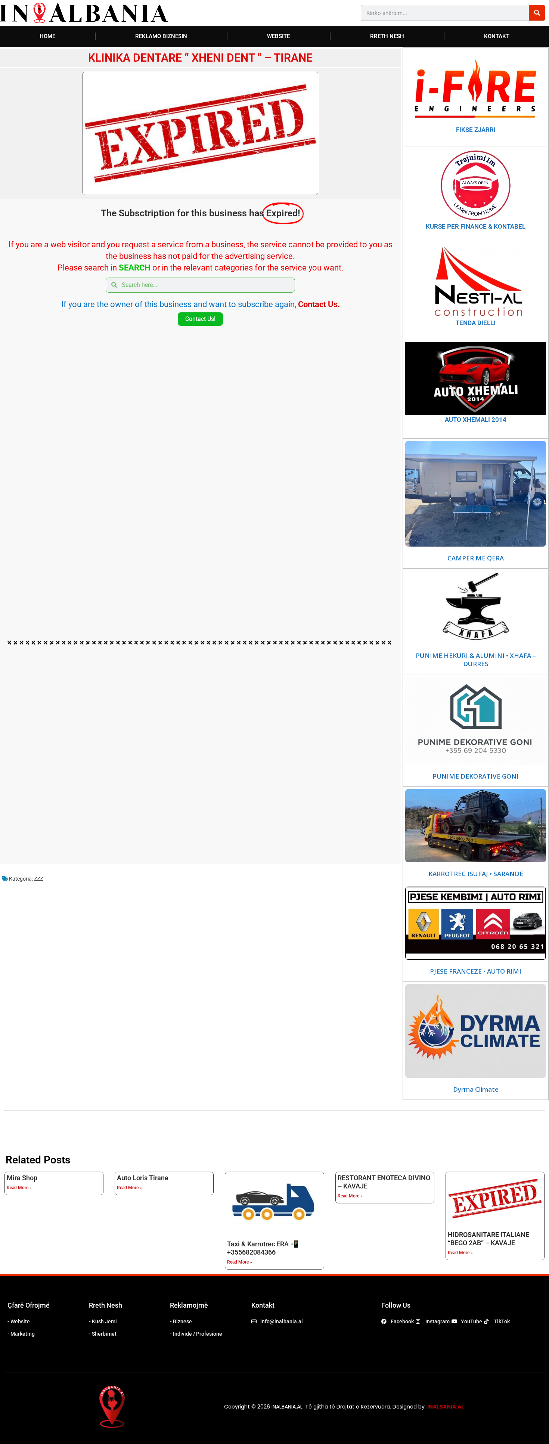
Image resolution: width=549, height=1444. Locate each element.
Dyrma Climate (476, 1089)
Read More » (19, 1187)
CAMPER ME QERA (475, 558)
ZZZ (38, 879)
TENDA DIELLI (476, 323)
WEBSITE (278, 36)
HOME (47, 36)
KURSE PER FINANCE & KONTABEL (475, 226)
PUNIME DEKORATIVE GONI (475, 776)
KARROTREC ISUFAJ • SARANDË (475, 874)
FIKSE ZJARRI (476, 129)
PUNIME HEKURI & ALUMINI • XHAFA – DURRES (476, 660)
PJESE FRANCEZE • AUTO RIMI (475, 971)
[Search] (537, 13)
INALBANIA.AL (445, 1406)
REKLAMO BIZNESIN (161, 36)
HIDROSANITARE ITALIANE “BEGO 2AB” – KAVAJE (488, 1239)
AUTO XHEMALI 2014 (475, 419)
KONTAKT (496, 36)
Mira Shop (22, 1178)
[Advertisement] (200, 499)
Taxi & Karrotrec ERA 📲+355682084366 (262, 1248)
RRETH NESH (387, 36)
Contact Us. (319, 304)
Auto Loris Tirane (142, 1178)
